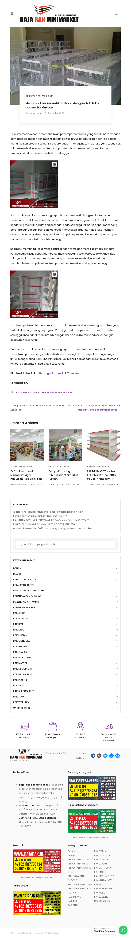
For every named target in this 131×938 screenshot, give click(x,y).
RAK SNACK (19, 685)
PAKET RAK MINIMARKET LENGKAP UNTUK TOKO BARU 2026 (44, 524)
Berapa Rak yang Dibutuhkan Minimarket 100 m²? (63, 475)
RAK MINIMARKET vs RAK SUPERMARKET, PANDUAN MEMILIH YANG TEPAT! (101, 475)
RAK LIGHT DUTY (22, 657)
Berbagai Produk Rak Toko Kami (60, 373)
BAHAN (17, 568)
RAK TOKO (19, 696)
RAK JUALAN (20, 652)
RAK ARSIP (19, 613)
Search (116, 13)
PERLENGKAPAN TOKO (25, 607)
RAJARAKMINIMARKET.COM (55, 392)
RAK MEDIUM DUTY (23, 668)
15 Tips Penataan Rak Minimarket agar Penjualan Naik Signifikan (26, 475)
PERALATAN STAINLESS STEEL (28, 590)
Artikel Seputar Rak (39, 96)
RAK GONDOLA (21, 640)
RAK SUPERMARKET (23, 691)
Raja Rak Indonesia (34, 933)
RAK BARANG (20, 618)
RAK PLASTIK (20, 680)
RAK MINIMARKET (22, 674)
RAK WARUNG (21, 702)
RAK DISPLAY (20, 635)
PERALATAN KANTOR (24, 579)
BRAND (17, 573)
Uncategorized (22, 707)
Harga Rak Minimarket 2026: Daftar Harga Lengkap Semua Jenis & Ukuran (53, 528)
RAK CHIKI (18, 629)
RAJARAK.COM (25, 392)
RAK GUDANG (21, 646)
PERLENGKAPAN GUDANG (27, 596)
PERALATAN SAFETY (23, 585)
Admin (39, 113)
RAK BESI (18, 624)
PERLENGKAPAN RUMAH (26, 601)
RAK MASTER (20, 663)
